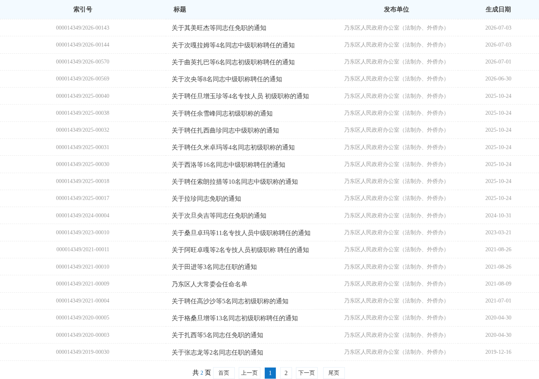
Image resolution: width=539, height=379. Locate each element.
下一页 (306, 373)
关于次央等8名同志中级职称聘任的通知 (227, 79)
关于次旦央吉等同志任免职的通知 (219, 215)
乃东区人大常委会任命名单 (209, 284)
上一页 (249, 373)
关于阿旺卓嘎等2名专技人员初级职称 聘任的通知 (240, 249)
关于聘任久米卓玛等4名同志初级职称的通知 (233, 147)
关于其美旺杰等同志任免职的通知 (219, 27)
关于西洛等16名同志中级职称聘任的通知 (228, 164)
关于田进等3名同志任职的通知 (214, 266)
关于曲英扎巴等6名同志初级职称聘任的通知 (233, 62)
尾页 (333, 373)
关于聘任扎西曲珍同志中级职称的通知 (225, 130)
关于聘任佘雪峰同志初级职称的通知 (222, 113)
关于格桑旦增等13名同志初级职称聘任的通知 (235, 318)
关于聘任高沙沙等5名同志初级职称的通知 (230, 301)
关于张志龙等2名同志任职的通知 (217, 352)
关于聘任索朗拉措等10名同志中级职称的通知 (235, 181)
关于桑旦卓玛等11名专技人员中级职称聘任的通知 (241, 233)
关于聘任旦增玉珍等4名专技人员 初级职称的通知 (240, 96)
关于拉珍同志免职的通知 (206, 198)
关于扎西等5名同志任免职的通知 (217, 335)
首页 (223, 373)
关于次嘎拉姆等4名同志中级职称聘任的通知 (233, 45)
